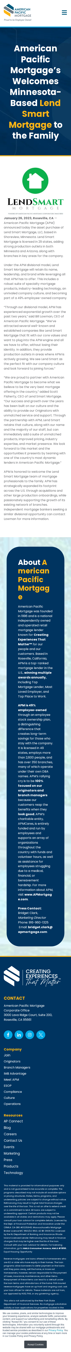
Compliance (13, 1092)
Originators (12, 1061)
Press (8, 1160)
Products (11, 1166)
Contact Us (13, 1140)
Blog (7, 1127)
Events (9, 1147)
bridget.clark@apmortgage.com (35, 929)
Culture (9, 1098)
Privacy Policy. (56, 1330)
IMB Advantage (15, 1073)
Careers (10, 1134)
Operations (12, 1104)
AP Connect (13, 1121)
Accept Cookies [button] (35, 1344)
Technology (13, 1173)
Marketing (12, 1153)
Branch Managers (17, 1067)
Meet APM (11, 1079)
